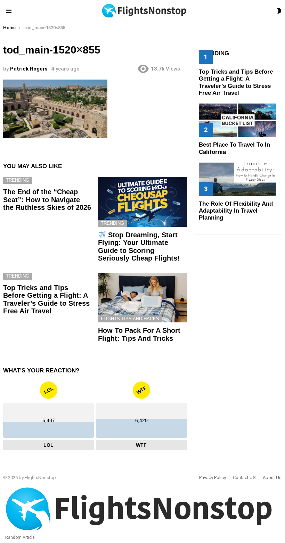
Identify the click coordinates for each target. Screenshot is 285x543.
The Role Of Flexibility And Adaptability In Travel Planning (236, 210)
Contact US (244, 477)
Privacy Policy (212, 477)
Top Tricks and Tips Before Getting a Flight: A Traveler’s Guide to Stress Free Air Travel (46, 299)
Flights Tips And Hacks (130, 318)
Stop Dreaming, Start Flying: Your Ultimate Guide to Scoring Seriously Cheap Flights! (139, 246)
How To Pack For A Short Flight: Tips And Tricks (139, 334)
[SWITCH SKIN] (279, 10)
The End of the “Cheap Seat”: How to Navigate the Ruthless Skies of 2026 (47, 199)
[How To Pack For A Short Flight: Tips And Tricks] (142, 298)
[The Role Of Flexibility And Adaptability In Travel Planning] (237, 179)
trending (17, 180)
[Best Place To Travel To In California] (237, 120)
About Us (272, 477)
